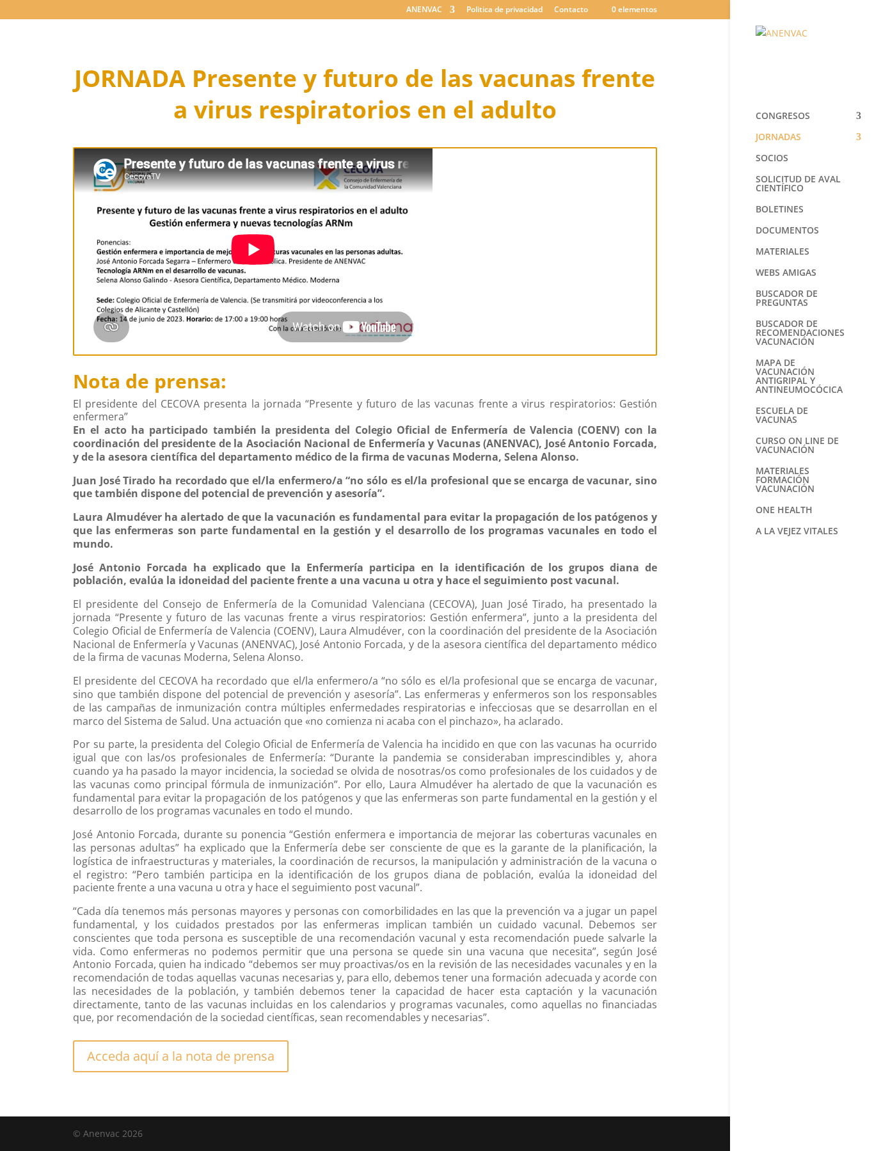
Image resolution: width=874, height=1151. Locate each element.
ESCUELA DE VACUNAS (782, 415)
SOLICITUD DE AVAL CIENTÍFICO (798, 184)
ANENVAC (424, 10)
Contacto (571, 10)
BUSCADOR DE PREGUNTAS (787, 298)
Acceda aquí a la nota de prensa (180, 1056)
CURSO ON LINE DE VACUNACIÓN (797, 446)
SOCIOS (772, 159)
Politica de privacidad (504, 10)
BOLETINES (780, 210)
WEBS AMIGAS (786, 273)
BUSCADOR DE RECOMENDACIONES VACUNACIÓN (800, 333)
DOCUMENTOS (787, 231)
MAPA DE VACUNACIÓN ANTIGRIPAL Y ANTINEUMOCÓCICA (799, 376)
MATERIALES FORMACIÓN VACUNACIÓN (785, 480)
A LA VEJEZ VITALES (797, 532)
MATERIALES (782, 252)
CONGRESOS (783, 116)
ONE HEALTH (784, 510)
